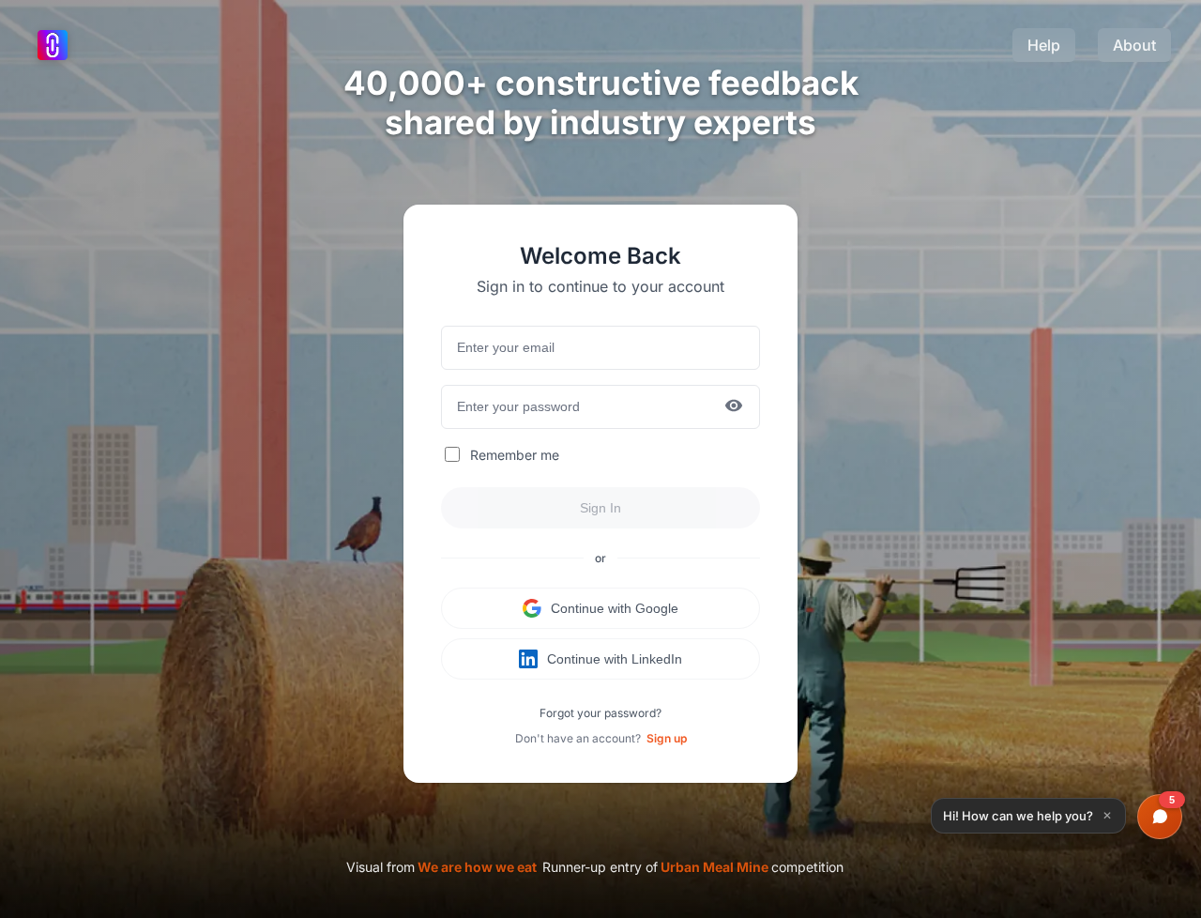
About (1134, 45)
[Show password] (734, 406)
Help (1043, 45)
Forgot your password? (600, 713)
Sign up (666, 738)
